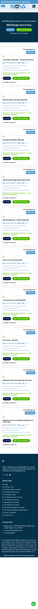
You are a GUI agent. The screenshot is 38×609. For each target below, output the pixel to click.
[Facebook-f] (3, 475)
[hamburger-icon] (3, 6)
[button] (30, 52)
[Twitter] (7, 475)
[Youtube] (10, 475)
